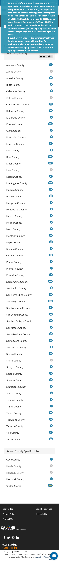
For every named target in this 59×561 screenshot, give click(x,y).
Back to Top (8, 508)
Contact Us (8, 519)
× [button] (56, 3)
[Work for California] (9, 546)
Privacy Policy (9, 514)
